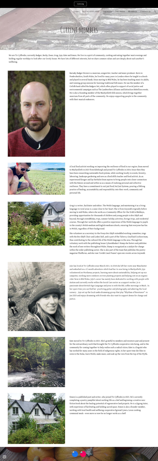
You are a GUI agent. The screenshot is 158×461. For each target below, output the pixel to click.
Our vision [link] (120, 11)
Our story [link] (107, 11)
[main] (79, 29)
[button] (155, 11)
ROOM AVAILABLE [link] (90, 11)
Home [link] (76, 11)
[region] (79, 4)
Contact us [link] (145, 11)
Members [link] (132, 11)
